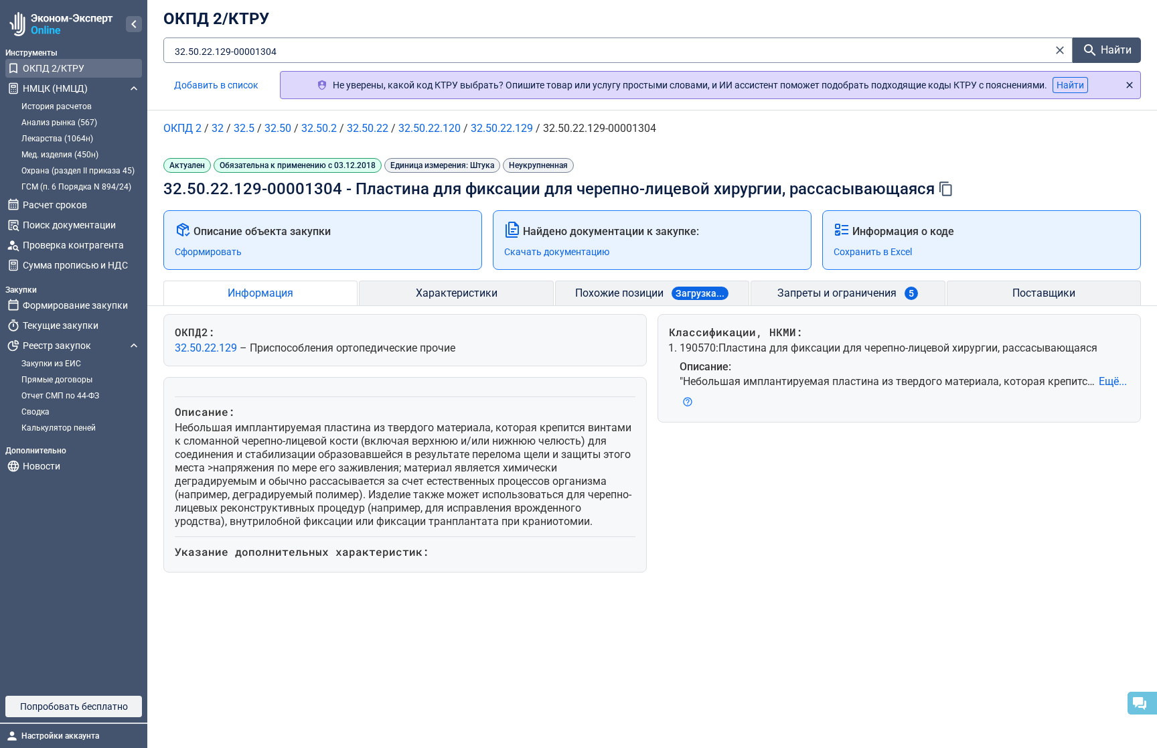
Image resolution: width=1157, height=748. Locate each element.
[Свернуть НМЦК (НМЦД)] (134, 88)
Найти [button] (1070, 85)
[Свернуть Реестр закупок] (134, 345)
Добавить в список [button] (216, 85)
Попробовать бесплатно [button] (74, 706)
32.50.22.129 (207, 348)
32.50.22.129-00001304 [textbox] (226, 51)
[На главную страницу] (59, 24)
